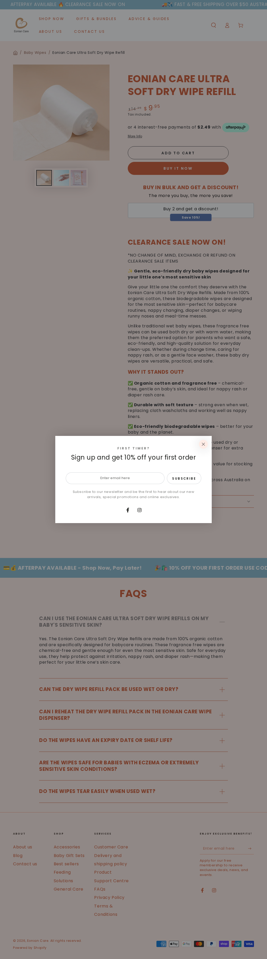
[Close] (203, 444)
